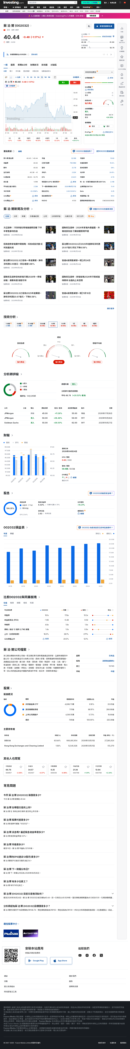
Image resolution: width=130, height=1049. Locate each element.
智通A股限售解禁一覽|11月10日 (76, 293)
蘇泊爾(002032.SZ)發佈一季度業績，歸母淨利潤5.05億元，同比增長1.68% (23, 262)
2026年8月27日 (70, 186)
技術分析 (10, 317)
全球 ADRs (55, 11)
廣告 (71, 981)
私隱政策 (113, 1043)
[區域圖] (11, 77)
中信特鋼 (98, 766)
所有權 (18, 71)
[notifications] (120, 2)
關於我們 (72, 976)
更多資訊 (34, 54)
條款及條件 (102, 1043)
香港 (23, 11)
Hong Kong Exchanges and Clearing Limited (24, 746)
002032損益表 (14, 527)
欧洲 (76, 11)
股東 (7, 688)
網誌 (6, 976)
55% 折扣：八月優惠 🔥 (91, 2)
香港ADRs (64, 11)
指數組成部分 (46, 71)
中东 (81, 11)
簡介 (11, 71)
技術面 (45, 65)
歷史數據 (26, 71)
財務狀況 (34, 65)
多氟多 (30, 766)
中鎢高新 (9, 766)
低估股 (98, 11)
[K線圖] (6, 77)
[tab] (9, 324)
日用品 (111, 656)
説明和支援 (73, 986)
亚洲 (86, 11)
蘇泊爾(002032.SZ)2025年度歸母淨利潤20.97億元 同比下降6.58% (81, 246)
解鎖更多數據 (106, 36)
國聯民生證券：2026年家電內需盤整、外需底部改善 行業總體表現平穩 (81, 229)
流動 (6, 981)
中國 (112, 671)
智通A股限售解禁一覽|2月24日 (76, 260)
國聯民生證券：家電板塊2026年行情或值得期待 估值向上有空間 (81, 278)
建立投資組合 (9, 986)
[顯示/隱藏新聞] (55, 77)
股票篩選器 (16, 11)
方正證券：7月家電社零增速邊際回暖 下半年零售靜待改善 (23, 229)
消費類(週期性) (108, 661)
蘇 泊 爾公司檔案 (15, 649)
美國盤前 (40, 11)
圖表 (13, 65)
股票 (6, 11)
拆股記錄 (35, 71)
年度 (5, 533)
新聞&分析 (22, 65)
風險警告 (123, 1043)
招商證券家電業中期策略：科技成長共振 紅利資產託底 (23, 246)
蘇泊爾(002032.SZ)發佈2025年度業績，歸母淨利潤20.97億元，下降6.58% (23, 295)
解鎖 (47, 639)
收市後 (47, 11)
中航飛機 (76, 766)
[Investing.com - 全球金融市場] (14, 2)
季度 (12, 533)
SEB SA (7, 740)
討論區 (54, 65)
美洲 (71, 11)
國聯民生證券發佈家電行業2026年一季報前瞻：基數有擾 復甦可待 (22, 278)
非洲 (91, 11)
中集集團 (54, 766)
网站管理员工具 (10, 992)
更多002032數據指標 (105, 151)
